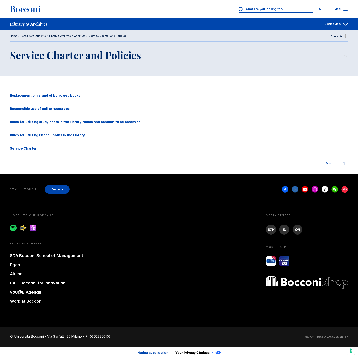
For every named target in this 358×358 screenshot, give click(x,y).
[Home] (25, 9)
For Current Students (33, 35)
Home (13, 35)
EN (319, 9)
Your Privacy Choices (192, 353)
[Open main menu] (345, 9)
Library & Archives (60, 35)
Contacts (336, 36)
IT (329, 9)
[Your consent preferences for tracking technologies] (351, 351)
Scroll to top (332, 163)
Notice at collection (152, 353)
